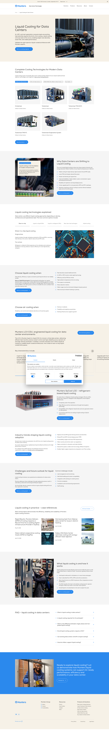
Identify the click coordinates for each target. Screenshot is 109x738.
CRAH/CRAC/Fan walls (82, 713)
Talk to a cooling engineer (23, 49)
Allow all (73, 381)
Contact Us (61, 680)
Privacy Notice (73, 721)
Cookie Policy (82, 721)
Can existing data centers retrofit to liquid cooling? (72, 636)
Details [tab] (54, 360)
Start (16, 12)
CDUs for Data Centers (82, 711)
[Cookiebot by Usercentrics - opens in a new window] (76, 356)
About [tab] (73, 360)
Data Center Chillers (81, 709)
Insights (61, 707)
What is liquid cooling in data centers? (68, 612)
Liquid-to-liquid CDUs (38, 223)
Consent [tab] (35, 360)
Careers (44, 706)
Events (60, 704)
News (60, 709)
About (43, 704)
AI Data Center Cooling (82, 707)
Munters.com (18, 721)
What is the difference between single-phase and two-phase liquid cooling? (73, 624)
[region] (107, 1)
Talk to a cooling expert (64, 193)
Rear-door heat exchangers (70, 223)
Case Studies (62, 706)
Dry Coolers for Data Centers (83, 714)
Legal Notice (91, 721)
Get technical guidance (84, 332)
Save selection (54, 381)
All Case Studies (86, 508)
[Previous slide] (88, 351)
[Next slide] (92, 351)
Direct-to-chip (22, 223)
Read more (62, 1)
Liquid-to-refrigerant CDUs (54, 223)
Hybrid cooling (86, 223)
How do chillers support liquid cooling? (69, 642)
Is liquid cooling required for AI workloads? (70, 618)
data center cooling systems (41, 77)
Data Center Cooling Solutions (84, 704)
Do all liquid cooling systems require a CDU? (70, 631)
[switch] (47, 376)
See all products (21, 142)
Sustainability (45, 707)
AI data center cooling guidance (35, 450)
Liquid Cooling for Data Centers (84, 706)
